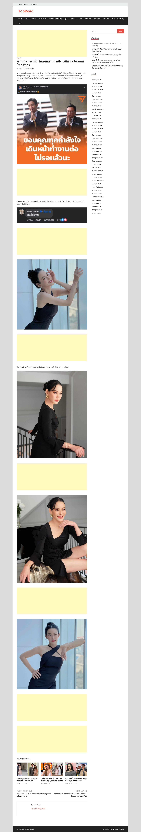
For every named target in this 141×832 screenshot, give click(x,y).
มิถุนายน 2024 (97, 161)
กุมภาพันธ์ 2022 (97, 187)
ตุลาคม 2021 (96, 200)
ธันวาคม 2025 (97, 106)
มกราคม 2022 (97, 190)
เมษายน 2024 (96, 164)
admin (32, 68)
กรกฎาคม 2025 (97, 122)
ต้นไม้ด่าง (97, 18)
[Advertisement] (52, 43)
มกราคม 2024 (97, 174)
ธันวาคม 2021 (97, 193)
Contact (26, 4)
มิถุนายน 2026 (97, 86)
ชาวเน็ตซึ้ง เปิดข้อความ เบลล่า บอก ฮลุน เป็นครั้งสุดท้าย (76, 780)
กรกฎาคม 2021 (97, 210)
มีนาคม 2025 (96, 135)
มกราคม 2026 (97, 102)
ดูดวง (66, 18)
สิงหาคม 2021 (97, 206)
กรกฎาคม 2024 (97, 158)
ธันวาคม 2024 (97, 145)
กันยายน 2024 (96, 151)
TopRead (25, 11)
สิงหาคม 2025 (97, 119)
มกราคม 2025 (97, 141)
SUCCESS (106, 18)
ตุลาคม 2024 (96, 148)
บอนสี (80, 18)
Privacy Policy (33, 4)
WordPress (113, 829)
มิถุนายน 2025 (97, 125)
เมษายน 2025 (96, 132)
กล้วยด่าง (88, 18)
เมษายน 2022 (96, 184)
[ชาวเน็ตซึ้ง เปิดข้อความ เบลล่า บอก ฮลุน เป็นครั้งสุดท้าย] (76, 776)
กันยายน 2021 (96, 203)
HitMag (122, 829)
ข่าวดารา (19, 58)
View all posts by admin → (39, 809)
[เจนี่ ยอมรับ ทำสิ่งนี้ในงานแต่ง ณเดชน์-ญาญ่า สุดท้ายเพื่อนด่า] (52, 776)
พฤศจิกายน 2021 (97, 197)
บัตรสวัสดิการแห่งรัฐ (55, 18)
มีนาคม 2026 (96, 96)
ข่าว (27, 18)
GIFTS (20, 23)
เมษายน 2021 (96, 213)
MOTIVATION (116, 18)
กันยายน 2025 (96, 115)
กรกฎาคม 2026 (97, 83)
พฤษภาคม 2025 (97, 128)
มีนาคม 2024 (96, 167)
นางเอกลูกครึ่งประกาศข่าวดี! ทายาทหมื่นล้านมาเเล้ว (27, 780)
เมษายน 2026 (96, 93)
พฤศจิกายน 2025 (97, 109)
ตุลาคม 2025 (96, 112)
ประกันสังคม (42, 18)
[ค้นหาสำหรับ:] (107, 31)
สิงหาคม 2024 (97, 154)
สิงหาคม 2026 (97, 80)
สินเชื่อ (34, 18)
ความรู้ (73, 18)
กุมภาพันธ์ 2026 (97, 99)
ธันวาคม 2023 (97, 177)
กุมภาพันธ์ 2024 (97, 171)
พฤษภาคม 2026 (97, 89)
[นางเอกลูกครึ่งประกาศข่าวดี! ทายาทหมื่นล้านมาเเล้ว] (28, 776)
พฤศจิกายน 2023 (97, 180)
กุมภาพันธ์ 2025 (97, 138)
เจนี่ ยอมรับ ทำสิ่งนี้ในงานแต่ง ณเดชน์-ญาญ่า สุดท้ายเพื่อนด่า (52, 780)
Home (20, 4)
